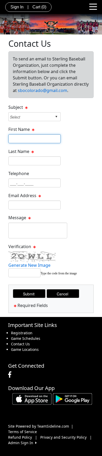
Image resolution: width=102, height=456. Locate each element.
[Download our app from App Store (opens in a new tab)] (32, 398)
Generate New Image (29, 265)
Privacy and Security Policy (63, 437)
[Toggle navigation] (93, 6)
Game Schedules (25, 338)
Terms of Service (22, 431)
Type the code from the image (59, 273)
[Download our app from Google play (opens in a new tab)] (72, 398)
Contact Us (20, 343)
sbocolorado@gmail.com (42, 90)
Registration (21, 332)
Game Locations (25, 349)
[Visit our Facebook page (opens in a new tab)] (11, 374)
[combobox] (30, 117)
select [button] (56, 116)
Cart (39, 7)
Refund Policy (20, 437)
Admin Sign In (21, 442)
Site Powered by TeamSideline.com (38, 426)
